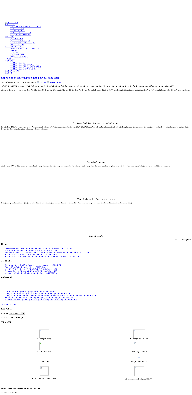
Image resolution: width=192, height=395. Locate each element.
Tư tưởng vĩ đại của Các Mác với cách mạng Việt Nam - (31, 271)
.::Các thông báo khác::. (9, 304)
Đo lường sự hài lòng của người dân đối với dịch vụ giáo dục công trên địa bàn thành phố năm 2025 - (47, 252)
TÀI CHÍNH (14, 51)
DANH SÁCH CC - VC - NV (20, 33)
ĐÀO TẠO (9, 37)
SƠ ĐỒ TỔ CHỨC (17, 29)
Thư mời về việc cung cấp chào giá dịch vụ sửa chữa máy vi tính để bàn (30, 290)
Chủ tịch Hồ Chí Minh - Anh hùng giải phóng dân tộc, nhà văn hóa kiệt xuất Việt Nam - (42, 256)
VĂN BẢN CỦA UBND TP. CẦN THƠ (24, 65)
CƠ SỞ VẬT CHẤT (17, 53)
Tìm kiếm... (5, 313)
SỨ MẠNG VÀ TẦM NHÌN (20, 35)
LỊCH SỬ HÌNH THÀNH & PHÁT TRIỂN (25, 27)
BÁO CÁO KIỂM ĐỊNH (19, 57)
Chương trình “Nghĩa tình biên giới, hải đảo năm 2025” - (31, 273)
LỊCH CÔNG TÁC (12, 71)
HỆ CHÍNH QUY (16, 39)
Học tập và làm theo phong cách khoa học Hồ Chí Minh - (31, 250)
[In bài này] (41, 82)
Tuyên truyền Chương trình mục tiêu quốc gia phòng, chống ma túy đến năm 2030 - (40, 248)
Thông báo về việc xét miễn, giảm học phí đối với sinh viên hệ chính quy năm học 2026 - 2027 (38, 292)
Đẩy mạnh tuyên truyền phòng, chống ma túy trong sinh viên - (33, 265)
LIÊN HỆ (8, 73)
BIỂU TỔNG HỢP (17, 55)
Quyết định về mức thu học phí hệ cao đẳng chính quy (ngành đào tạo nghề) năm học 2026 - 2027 (39, 296)
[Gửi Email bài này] (54, 82)
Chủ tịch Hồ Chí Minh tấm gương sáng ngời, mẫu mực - (31, 254)
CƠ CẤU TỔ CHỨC (17, 31)
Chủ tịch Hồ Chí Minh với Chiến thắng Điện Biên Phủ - (31, 269)
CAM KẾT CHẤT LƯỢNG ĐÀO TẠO (24, 49)
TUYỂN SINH (10, 59)
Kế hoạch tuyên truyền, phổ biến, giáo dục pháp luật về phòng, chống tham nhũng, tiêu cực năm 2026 (41, 298)
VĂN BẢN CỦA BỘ (17, 63)
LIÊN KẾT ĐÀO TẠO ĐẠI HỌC (22, 43)
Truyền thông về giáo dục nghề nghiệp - (25, 267)
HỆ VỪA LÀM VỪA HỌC (20, 41)
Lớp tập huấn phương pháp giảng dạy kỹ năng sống (30, 77)
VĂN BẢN (9, 61)
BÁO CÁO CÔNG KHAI (14, 47)
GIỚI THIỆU (10, 25)
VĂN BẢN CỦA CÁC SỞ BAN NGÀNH (25, 67)
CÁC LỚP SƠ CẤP (17, 45)
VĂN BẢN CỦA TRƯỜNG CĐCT (23, 69)
